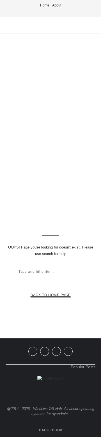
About (56, 5)
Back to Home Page (51, 295)
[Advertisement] (50, 88)
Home (44, 5)
